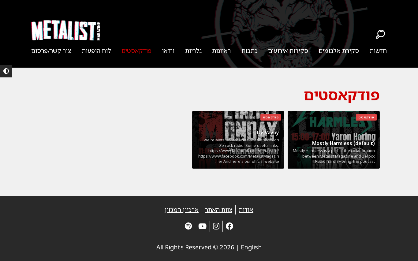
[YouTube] (202, 226)
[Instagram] (216, 226)
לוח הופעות (96, 51)
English (251, 247)
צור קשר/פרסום (51, 51)
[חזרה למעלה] (403, 249)
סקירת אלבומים (339, 51)
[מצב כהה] (6, 71)
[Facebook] (229, 226)
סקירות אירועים (288, 51)
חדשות (378, 51)
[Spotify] (188, 226)
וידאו (168, 51)
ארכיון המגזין (182, 210)
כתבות (249, 51)
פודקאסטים (136, 51)
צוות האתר (218, 210)
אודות (246, 210)
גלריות (193, 51)
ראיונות (221, 51)
